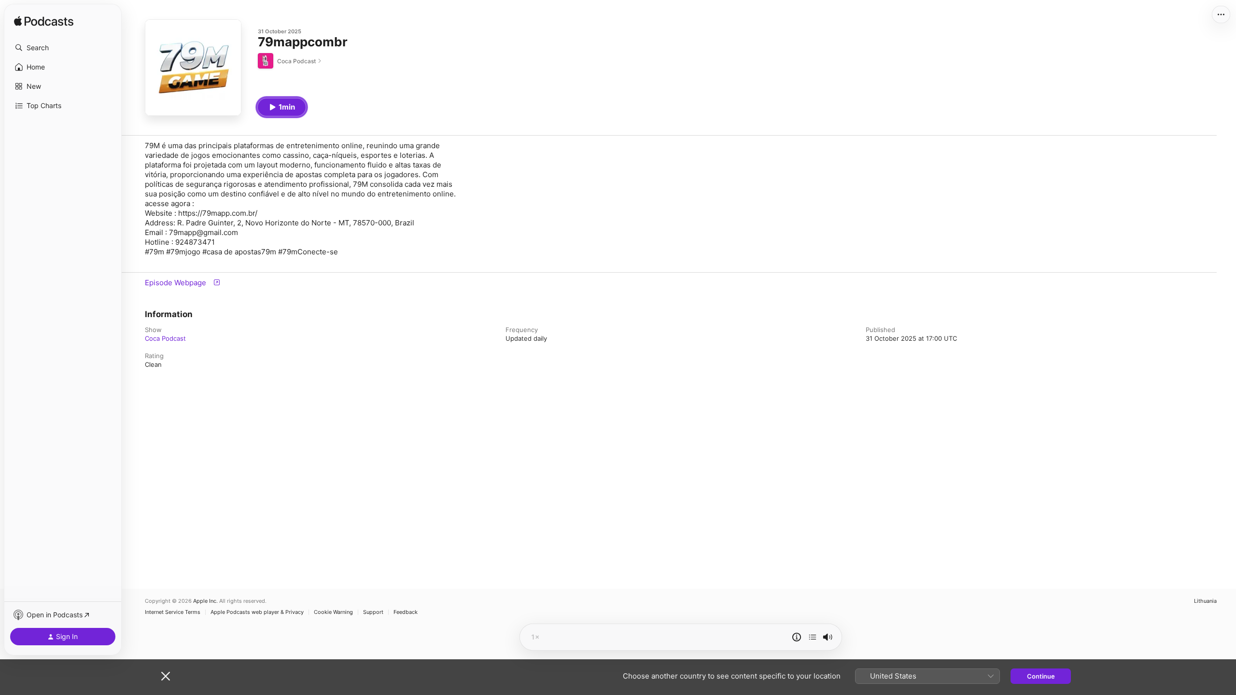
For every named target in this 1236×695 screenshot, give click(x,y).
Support (373, 612)
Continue (1041, 676)
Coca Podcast (165, 338)
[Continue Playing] (812, 637)
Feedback (405, 612)
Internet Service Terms (172, 612)
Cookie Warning (333, 612)
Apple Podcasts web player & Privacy (257, 612)
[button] (63, 48)
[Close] (165, 676)
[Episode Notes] (796, 637)
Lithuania (1205, 601)
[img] (43, 22)
